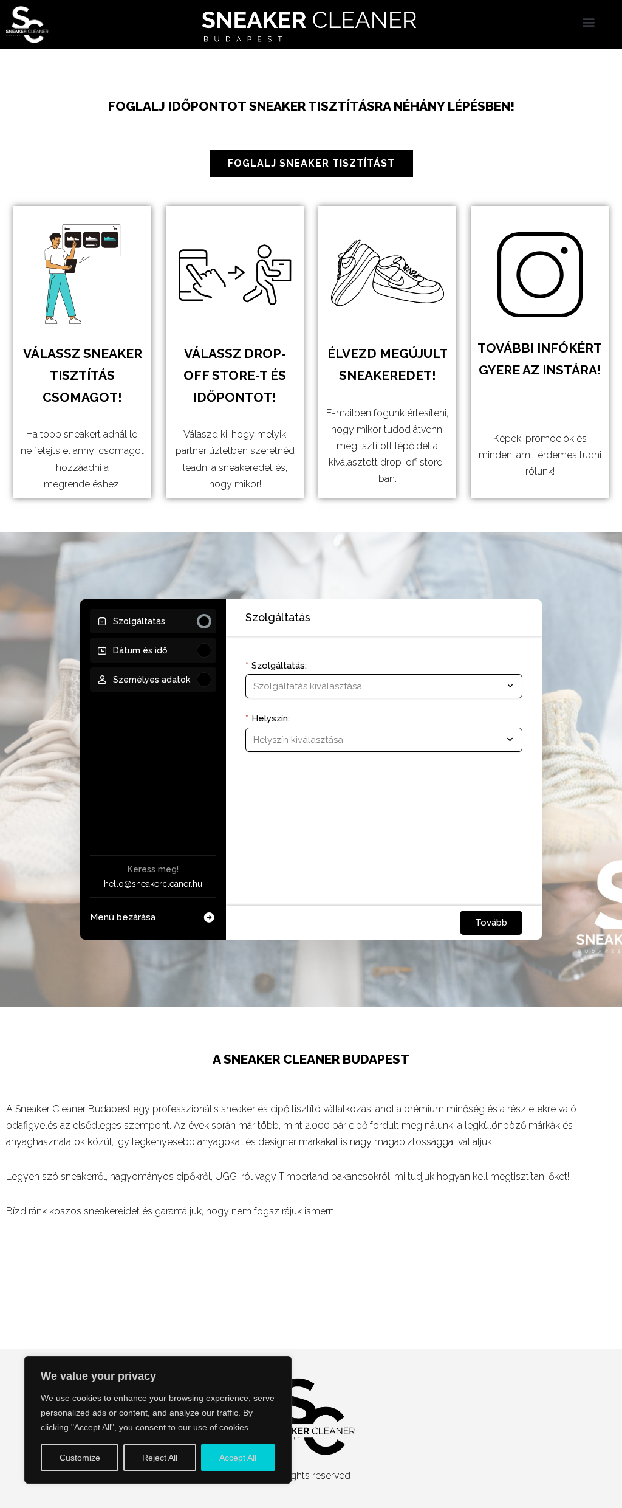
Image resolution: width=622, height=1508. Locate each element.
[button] (589, 22)
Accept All (237, 1457)
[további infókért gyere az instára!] (540, 274)
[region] (158, 1420)
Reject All (159, 1457)
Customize (80, 1457)
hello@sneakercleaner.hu (153, 884)
